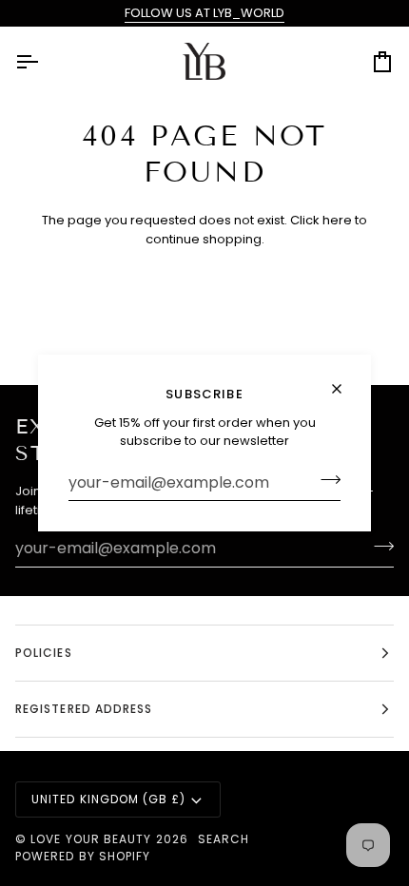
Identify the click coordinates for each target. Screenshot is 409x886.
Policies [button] (43, 653)
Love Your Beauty (92, 839)
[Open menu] (43, 62)
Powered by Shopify (82, 856)
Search (223, 839)
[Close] (345, 389)
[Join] (325, 480)
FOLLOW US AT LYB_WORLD (204, 13)
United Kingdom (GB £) (108, 799)
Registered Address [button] (83, 709)
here (337, 220)
